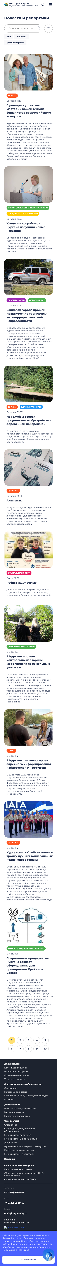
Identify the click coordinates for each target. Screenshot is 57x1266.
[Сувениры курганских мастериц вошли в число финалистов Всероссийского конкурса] (28, 72)
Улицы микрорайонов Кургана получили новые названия (26, 227)
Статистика (10, 1124)
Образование (37, 300)
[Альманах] (28, 467)
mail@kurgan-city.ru (15, 1213)
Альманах (14, 500)
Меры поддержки (14, 1112)
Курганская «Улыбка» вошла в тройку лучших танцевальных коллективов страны (30, 856)
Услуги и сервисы (14, 1079)
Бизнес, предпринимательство (26, 948)
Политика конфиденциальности (16, 1221)
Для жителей (12, 1064)
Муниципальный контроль (19, 1154)
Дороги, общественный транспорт (28, 208)
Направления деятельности (20, 1108)
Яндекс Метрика (11, 1238)
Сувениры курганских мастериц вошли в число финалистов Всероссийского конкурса (29, 111)
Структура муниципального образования (20, 1130)
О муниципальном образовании (22, 1084)
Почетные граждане (15, 1091)
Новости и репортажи (16, 1071)
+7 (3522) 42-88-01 (14, 1192)
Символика (10, 1088)
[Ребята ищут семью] (28, 549)
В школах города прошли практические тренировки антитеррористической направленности (27, 315)
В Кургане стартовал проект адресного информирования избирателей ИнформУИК (29, 764)
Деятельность (12, 1104)
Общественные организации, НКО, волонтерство (24, 1174)
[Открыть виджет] (48, 1255)
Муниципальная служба (17, 1135)
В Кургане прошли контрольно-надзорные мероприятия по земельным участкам (28, 662)
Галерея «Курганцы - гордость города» (26, 1095)
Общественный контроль (19, 1165)
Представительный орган (23, 214)
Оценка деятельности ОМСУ (20, 1179)
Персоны (9, 1159)
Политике (23, 1250)
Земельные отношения (21, 647)
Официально (11, 1121)
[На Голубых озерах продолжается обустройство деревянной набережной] (28, 383)
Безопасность (16, 300)
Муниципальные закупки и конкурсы (25, 1146)
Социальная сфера (19, 573)
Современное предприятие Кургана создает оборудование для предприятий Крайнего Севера (28, 966)
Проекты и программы (17, 1116)
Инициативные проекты (18, 1169)
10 (45, 1048)
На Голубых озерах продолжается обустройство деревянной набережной (29, 420)
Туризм (12, 95)
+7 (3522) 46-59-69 (14, 1203)
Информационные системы (19, 1150)
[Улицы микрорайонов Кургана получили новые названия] (28, 184)
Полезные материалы (16, 1075)
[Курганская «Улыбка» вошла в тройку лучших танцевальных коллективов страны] (28, 819)
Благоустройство (31, 407)
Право (11, 751)
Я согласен (28, 1259)
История (9, 1099)
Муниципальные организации (21, 1138)
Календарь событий (15, 1067)
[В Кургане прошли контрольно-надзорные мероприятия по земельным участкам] (28, 623)
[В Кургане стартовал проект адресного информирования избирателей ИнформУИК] (28, 727)
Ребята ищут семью (22, 582)
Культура (13, 491)
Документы (10, 1142)
